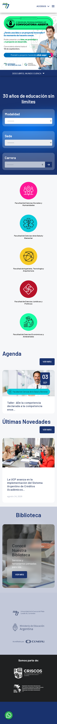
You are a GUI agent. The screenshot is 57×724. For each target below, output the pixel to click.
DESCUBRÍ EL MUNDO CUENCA (27, 73)
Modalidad (12, 114)
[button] (4, 41)
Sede (8, 136)
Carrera (10, 158)
